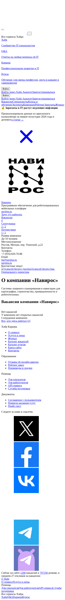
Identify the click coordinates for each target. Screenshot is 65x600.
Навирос (6, 202)
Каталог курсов (17, 344)
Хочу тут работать (11, 214)
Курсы (26, 597)
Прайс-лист (14, 406)
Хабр (4, 597)
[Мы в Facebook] (26, 466)
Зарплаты (49, 104)
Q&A (10, 597)
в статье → (17, 119)
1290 (23, 572)
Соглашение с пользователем (24, 400)
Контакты (13, 350)
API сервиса (15, 385)
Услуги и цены (16, 335)
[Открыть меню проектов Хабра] (2, 29)
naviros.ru (6, 211)
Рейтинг (39, 104)
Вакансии (6, 101)
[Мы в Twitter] (26, 440)
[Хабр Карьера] (14, 33)
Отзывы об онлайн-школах (23, 362)
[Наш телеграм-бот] (26, 569)
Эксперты (17, 104)
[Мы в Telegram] (26, 543)
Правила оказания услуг (22, 403)
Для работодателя (18, 382)
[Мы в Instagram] (26, 518)
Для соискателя (17, 379)
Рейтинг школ (16, 365)
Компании (29, 104)
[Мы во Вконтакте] (26, 492)
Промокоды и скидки (20, 368)
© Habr (5, 578)
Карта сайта (15, 347)
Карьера (17, 597)
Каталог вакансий (18, 341)
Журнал (59, 104)
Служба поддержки (19, 388)
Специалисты (20, 101)
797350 (44, 572)
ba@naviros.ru (9, 259)
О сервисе (14, 332)
